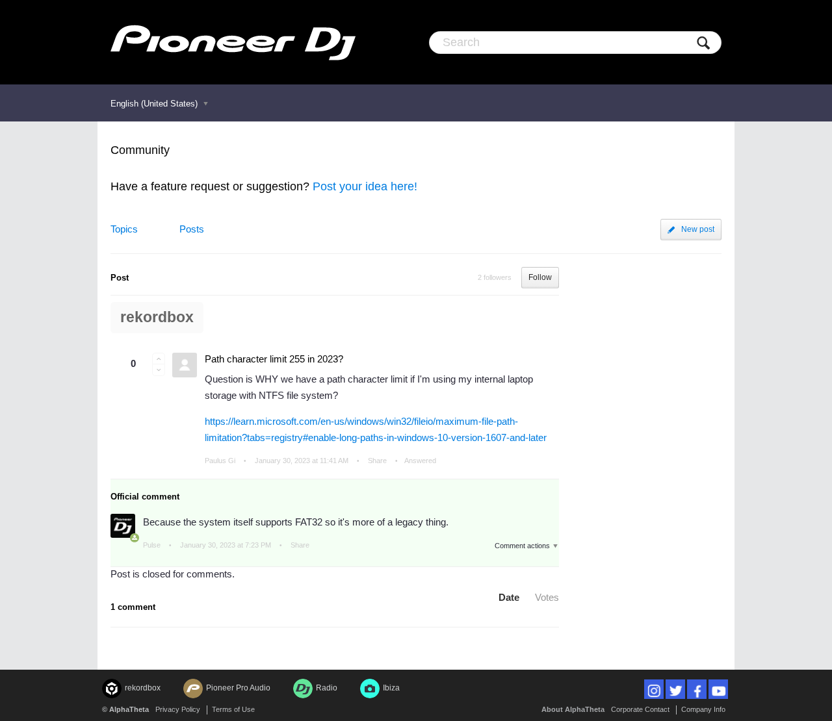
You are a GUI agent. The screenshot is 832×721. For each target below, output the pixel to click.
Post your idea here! (365, 186)
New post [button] (697, 229)
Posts (191, 228)
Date (509, 597)
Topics (124, 228)
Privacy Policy (177, 709)
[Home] (233, 42)
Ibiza (391, 687)
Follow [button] (540, 277)
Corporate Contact (640, 709)
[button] (158, 358)
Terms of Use (233, 709)
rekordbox (157, 317)
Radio (326, 687)
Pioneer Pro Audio (238, 687)
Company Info (703, 709)
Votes (547, 597)
